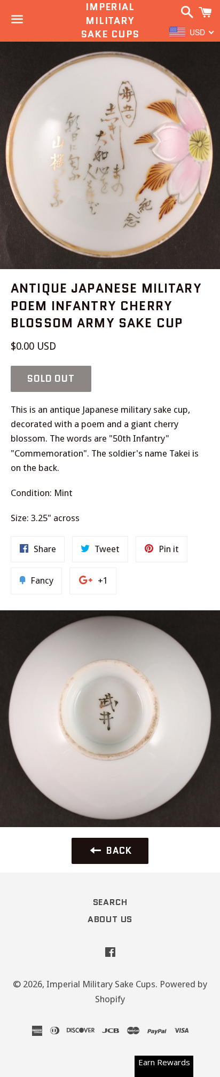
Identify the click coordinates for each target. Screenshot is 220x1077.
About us (110, 919)
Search (110, 902)
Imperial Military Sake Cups (110, 21)
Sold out (51, 378)
